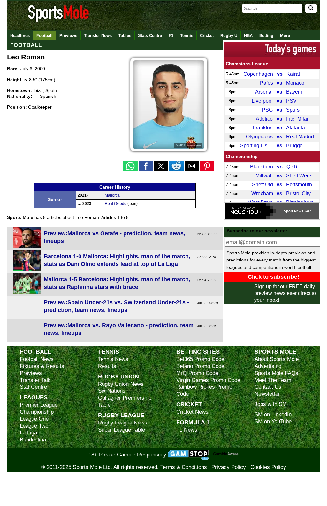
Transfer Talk (35, 380)
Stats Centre (150, 35)
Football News (37, 359)
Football (44, 35)
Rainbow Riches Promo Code (204, 390)
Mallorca (112, 195)
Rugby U (228, 35)
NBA (248, 35)
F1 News (186, 430)
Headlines (20, 35)
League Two (34, 426)
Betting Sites (198, 351)
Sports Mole (275, 351)
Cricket (207, 35)
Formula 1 (192, 422)
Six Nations (111, 391)
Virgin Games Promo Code (208, 380)
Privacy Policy (228, 467)
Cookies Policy (268, 467)
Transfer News (98, 35)
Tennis (186, 35)
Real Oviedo (115, 203)
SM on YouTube (273, 421)
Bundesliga (33, 440)
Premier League (38, 405)
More (285, 35)
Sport (288, 211)
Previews (68, 35)
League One (34, 419)
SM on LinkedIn (273, 414)
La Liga (28, 433)
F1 (171, 35)
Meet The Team (273, 380)
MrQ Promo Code (197, 373)
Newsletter (267, 394)
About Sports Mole (277, 359)
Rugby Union (118, 376)
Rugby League (121, 415)
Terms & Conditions (183, 467)
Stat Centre (33, 387)
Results (107, 366)
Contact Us (268, 387)
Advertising (268, 366)
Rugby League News (122, 423)
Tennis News (113, 359)
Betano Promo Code (200, 366)
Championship (242, 156)
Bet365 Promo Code (200, 359)
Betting (266, 35)
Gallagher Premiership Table (124, 401)
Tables (124, 35)
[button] (130, 166)
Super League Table (121, 430)
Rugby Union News (121, 384)
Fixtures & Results (42, 366)
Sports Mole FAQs (276, 373)
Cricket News (192, 412)
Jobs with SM (271, 404)
